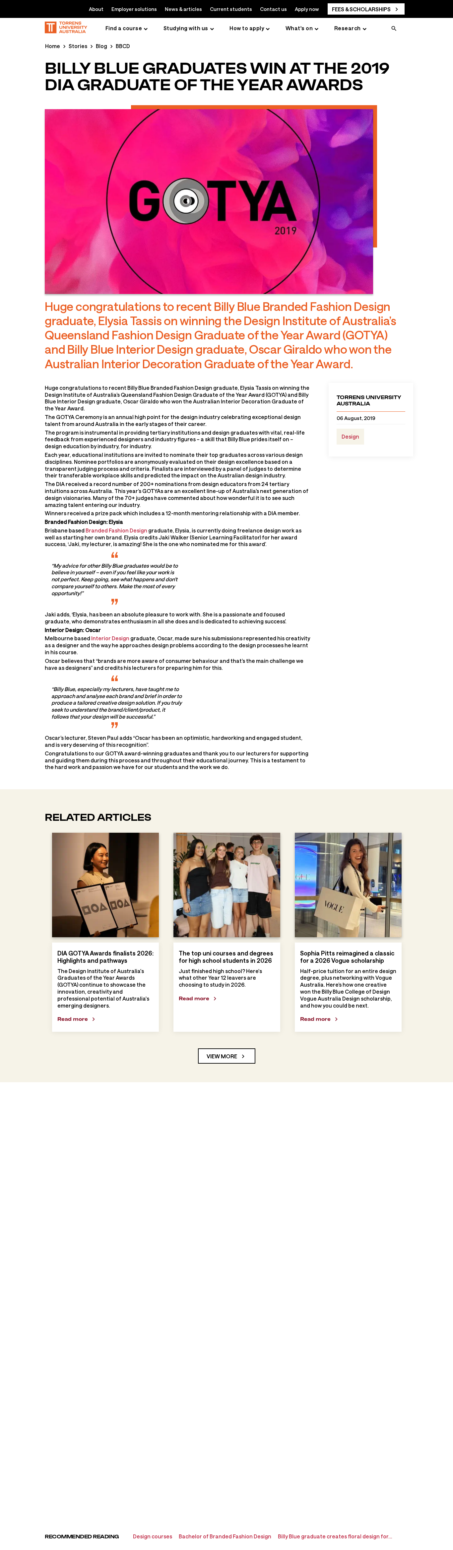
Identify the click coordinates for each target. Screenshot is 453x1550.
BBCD (123, 46)
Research (347, 28)
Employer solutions (134, 9)
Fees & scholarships (361, 9)
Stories (78, 46)
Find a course (123, 28)
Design (350, 436)
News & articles (183, 9)
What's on (299, 28)
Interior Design (110, 638)
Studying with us (185, 28)
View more (222, 1056)
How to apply (246, 28)
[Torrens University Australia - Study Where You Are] (66, 28)
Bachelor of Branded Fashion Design (225, 1536)
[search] (394, 29)
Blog (101, 46)
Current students (231, 9)
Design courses (152, 1536)
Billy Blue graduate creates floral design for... (335, 1536)
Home (52, 46)
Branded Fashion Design (116, 530)
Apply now (307, 9)
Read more (72, 1019)
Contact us (273, 9)
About (96, 9)
